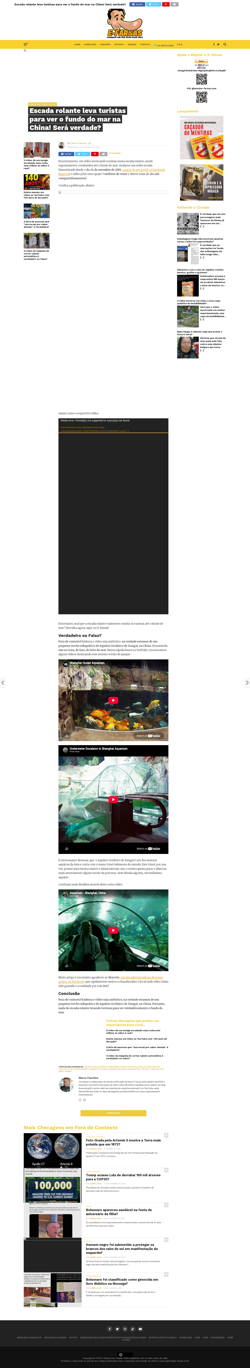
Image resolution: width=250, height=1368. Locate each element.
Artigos (118, 44)
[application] (113, 516)
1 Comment (115, 153)
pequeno (112, 1069)
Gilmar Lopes (96, 1149)
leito (72, 1069)
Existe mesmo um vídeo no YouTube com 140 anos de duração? (37, 195)
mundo (84, 1069)
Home (78, 44)
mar (78, 1069)
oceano (103, 1069)
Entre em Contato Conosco (163, 1337)
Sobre (230, 1337)
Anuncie (132, 44)
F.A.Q (179, 44)
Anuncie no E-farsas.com (29, 1337)
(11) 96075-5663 (165, 45)
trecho (145, 1069)
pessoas (122, 1069)
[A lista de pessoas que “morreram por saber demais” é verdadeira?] (37, 218)
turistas (154, 1069)
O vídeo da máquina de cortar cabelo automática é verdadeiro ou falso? (36, 255)
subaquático (133, 1069)
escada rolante (135, 1067)
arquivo (64, 174)
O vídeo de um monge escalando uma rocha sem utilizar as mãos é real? (36, 164)
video (61, 1071)
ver (161, 1069)
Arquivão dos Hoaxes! (55, 1337)
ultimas (126, 1340)
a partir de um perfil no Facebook (143, 169)
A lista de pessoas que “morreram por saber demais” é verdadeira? (36, 224)
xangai (68, 1071)
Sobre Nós (90, 44)
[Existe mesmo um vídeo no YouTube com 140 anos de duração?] (37, 189)
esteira (147, 1067)
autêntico (103, 1067)
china (123, 1067)
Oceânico (93, 1069)
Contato (145, 44)
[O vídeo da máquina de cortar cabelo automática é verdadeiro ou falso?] (37, 247)
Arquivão (105, 44)
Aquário (88, 1067)
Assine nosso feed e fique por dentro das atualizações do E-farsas (113, 1337)
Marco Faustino (79, 143)
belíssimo (114, 1067)
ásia (95, 1067)
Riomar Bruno (218, 1337)
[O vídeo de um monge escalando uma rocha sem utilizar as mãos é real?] (37, 156)
